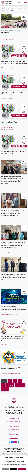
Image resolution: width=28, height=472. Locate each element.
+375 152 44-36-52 (14, 418)
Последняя (20, 385)
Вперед (10, 385)
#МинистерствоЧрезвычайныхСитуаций (11, 373)
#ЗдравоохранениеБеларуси (8, 284)
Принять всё (22, 469)
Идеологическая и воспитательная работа (12, 8)
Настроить (5, 469)
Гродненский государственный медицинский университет (9, 2)
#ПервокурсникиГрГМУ (7, 37)
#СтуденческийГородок (7, 69)
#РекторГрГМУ (15, 187)
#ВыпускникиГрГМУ (6, 252)
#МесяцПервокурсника (7, 39)
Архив (5, 389)
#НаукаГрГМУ (4, 344)
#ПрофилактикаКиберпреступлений (10, 314)
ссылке (22, 461)
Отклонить (13, 469)
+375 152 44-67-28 (14, 426)
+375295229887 (14, 434)
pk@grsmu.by (14, 438)
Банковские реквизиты (14, 421)
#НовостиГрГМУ (5, 187)
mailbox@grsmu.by (14, 429)
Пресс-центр (4, 10)
